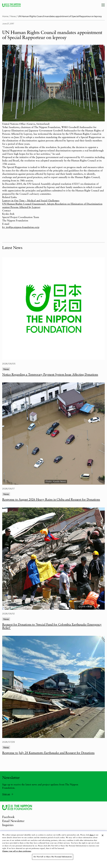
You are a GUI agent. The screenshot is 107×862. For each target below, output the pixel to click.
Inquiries (8, 825)
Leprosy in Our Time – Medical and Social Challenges (30, 200)
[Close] (102, 835)
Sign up (6, 794)
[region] (53, 846)
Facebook (8, 817)
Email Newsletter (13, 821)
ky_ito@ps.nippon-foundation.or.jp (20, 227)
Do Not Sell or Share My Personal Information (53, 857)
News (13, 16)
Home (5, 16)
